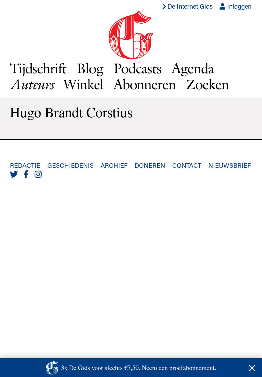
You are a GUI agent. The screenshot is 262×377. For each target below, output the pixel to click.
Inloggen (238, 6)
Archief (114, 165)
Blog (90, 68)
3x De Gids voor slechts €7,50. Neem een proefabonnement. (138, 367)
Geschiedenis (70, 165)
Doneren (150, 165)
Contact (186, 165)
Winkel (83, 84)
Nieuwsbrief (229, 165)
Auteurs (31, 84)
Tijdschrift (38, 68)
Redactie (25, 165)
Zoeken (207, 84)
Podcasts (137, 68)
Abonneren (144, 84)
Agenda (193, 68)
